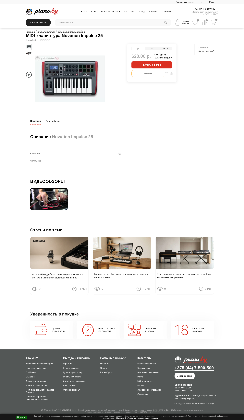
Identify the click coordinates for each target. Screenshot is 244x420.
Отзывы (153, 11)
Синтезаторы (143, 368)
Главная (30, 31)
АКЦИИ (83, 11)
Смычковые (143, 394)
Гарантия (67, 363)
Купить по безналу (72, 376)
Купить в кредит (71, 368)
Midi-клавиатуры (46, 31)
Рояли (140, 376)
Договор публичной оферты (39, 363)
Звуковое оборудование (149, 390)
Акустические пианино (148, 372)
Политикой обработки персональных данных (137, 418)
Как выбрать (106, 372)
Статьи (103, 368)
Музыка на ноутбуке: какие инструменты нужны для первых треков (121, 276)
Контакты (166, 11)
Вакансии (30, 376)
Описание (35, 121)
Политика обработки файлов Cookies (40, 391)
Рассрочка (129, 11)
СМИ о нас (31, 372)
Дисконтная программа (74, 381)
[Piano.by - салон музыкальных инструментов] (42, 11)
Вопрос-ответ (69, 385)
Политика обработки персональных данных (37, 397)
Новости (104, 363)
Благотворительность (36, 385)
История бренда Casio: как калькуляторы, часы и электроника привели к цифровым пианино (57, 276)
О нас (94, 11)
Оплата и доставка (110, 11)
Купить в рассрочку (72, 372)
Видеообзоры (53, 121)
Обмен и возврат (71, 390)
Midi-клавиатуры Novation (71, 31)
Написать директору (36, 368)
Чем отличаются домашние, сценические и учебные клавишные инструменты (184, 276)
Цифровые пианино (146, 363)
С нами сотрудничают (36, 381)
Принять (21, 417)
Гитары (140, 385)
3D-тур (142, 11)
